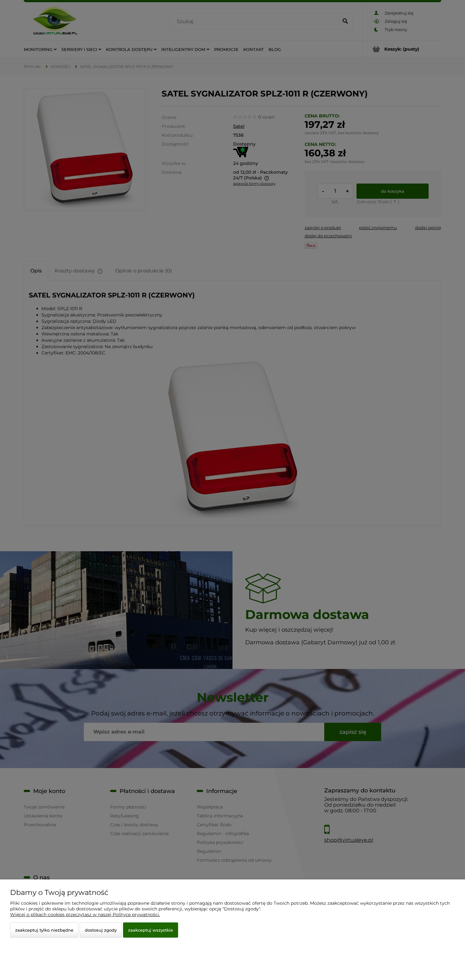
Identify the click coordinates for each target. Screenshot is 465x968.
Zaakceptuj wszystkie (150, 930)
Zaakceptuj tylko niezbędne (44, 930)
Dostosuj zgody (101, 930)
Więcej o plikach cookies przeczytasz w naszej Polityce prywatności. (85, 914)
